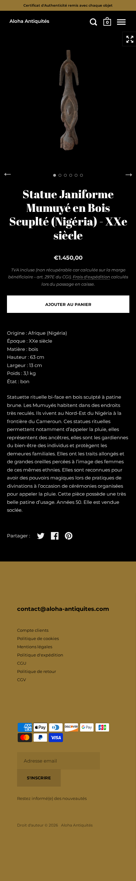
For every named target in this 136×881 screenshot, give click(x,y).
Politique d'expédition (40, 654)
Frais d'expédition (91, 276)
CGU (21, 663)
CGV (21, 679)
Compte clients (32, 630)
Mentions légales (34, 646)
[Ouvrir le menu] (121, 21)
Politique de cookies (38, 638)
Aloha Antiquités (29, 21)
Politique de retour (36, 671)
